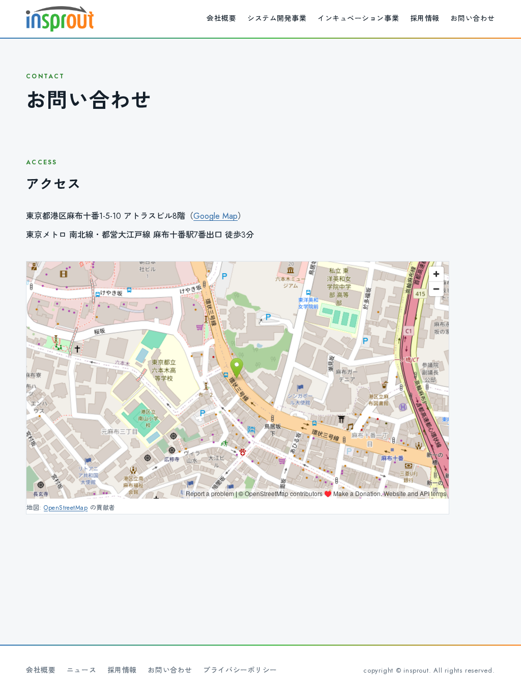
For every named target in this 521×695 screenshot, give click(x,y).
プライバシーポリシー (240, 670)
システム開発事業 (276, 18)
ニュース (81, 670)
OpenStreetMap (66, 507)
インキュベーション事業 (358, 18)
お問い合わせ (472, 18)
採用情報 (425, 18)
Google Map (215, 216)
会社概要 (221, 18)
